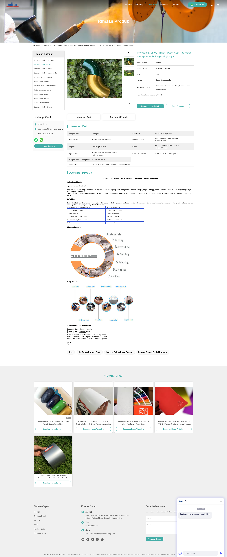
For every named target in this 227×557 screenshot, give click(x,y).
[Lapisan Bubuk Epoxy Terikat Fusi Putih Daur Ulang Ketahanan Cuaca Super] (133, 401)
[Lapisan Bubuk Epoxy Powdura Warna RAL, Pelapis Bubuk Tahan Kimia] (53, 401)
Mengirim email (154, 539)
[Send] (221, 553)
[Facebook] (87, 540)
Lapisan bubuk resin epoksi (119, 352)
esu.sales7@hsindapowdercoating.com (54, 129)
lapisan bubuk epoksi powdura (152, 352)
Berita (36, 525)
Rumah (128, 5)
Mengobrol (199, 5)
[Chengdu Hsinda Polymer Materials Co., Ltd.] (13, 5)
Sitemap (62, 554)
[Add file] (180, 553)
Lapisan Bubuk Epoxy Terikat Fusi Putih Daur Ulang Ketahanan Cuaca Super (134, 422)
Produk (152, 5)
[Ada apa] (36, 140)
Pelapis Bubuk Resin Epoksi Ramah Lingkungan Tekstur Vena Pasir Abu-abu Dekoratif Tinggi (53, 476)
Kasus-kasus (39, 529)
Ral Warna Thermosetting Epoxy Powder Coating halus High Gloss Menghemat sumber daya (93, 422)
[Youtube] (97, 540)
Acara (163, 5)
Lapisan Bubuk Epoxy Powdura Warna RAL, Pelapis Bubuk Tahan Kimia (53, 422)
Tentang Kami (140, 5)
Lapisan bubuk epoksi (59, 45)
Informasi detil (83, 117)
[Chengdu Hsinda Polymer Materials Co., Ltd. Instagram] (92, 540)
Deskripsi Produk (119, 117)
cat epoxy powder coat (89, 352)
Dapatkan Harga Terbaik (150, 106)
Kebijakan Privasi (50, 554)
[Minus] (221, 501)
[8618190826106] (102, 540)
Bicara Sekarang (48, 146)
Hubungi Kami (176, 5)
